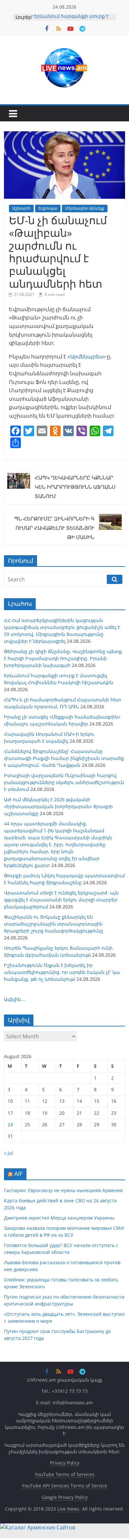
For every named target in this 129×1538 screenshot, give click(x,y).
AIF (18, 1174)
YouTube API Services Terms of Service (64, 1485)
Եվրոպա (47, 208)
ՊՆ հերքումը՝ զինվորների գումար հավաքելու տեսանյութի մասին (54, 527)
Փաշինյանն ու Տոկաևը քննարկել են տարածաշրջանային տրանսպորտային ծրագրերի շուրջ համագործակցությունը (53, 924)
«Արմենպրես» (86, 356)
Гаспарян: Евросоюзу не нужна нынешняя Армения (63, 1190)
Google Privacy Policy (65, 1497)
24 (10, 1124)
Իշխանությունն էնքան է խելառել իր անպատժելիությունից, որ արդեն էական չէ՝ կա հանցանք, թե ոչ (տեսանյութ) (62, 972)
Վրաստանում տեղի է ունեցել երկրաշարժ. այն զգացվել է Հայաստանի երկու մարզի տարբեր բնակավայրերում (61, 900)
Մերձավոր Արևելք (84, 208)
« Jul (8, 1153)
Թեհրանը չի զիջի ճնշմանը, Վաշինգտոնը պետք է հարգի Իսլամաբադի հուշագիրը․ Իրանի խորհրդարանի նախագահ (63, 658)
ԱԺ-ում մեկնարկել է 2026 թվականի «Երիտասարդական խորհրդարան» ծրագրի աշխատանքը (58, 806)
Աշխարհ (21, 208)
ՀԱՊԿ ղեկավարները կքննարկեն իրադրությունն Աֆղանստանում (75, 486)
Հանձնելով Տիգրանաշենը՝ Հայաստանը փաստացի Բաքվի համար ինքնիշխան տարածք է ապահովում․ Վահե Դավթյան (64, 758)
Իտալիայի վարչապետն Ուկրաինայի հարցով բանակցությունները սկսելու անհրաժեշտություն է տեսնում (64, 782)
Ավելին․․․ (15, 999)
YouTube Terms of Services (65, 1474)
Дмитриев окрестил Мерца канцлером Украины (59, 1218)
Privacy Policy (64, 1463)
